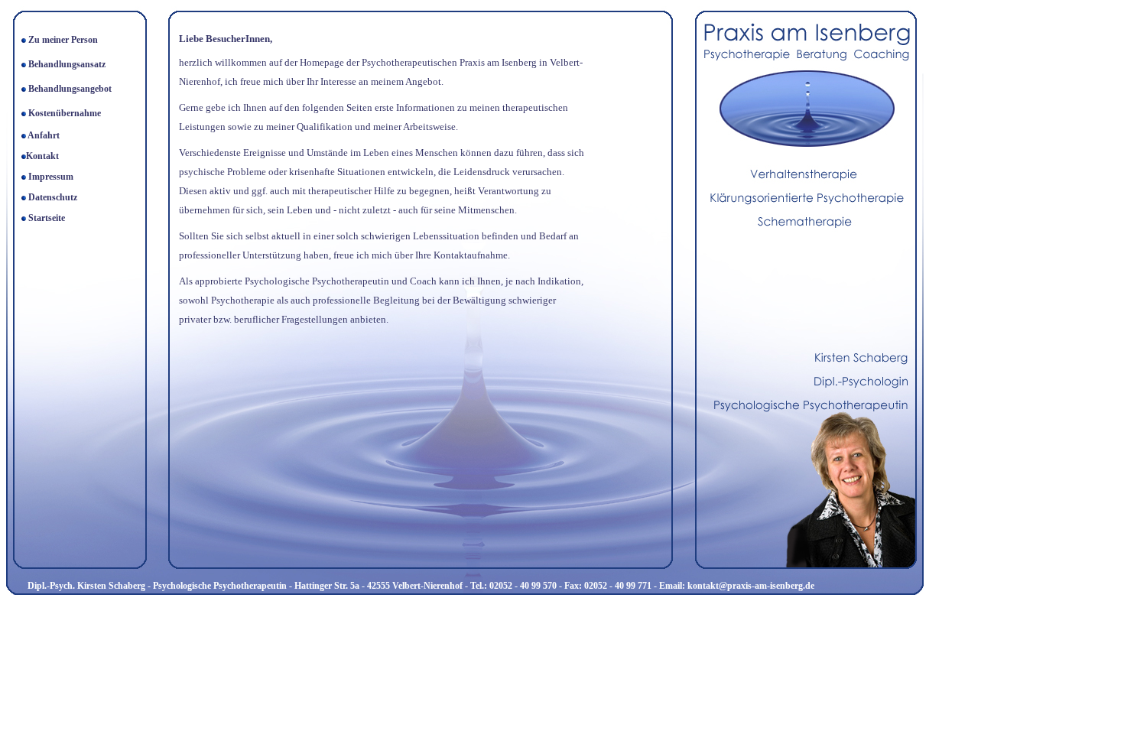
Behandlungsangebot (70, 88)
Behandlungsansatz (66, 64)
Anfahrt (44, 135)
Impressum (50, 176)
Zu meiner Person (63, 39)
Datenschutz (52, 197)
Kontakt (42, 156)
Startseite (46, 218)
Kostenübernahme (64, 113)
